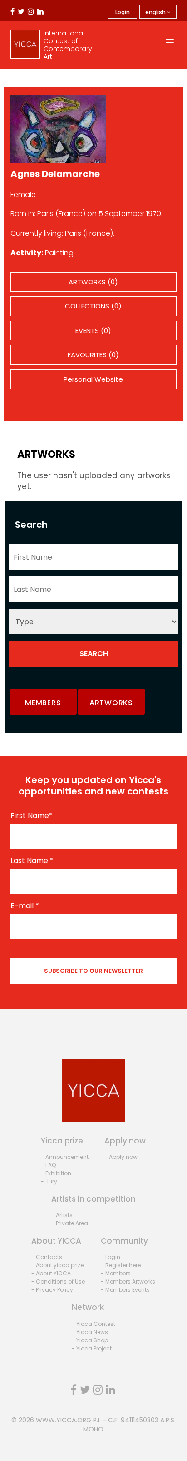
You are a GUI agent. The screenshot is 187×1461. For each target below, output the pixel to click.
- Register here (121, 1265)
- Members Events (125, 1290)
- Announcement (65, 1157)
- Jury (49, 1181)
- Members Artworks (128, 1281)
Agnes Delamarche (55, 173)
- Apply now (121, 1157)
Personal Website (93, 379)
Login (122, 12)
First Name (31, 816)
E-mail (24, 906)
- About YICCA (51, 1273)
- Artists (62, 1215)
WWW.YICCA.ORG (63, 1420)
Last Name (32, 861)
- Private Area (69, 1223)
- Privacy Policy (52, 1290)
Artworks (111, 703)
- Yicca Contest (93, 1324)
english (156, 12)
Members (43, 703)
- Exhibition (56, 1173)
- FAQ (48, 1165)
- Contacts (46, 1257)
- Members (116, 1273)
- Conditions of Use (58, 1281)
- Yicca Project (92, 1348)
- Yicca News (90, 1332)
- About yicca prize (57, 1265)
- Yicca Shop (90, 1340)
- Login (110, 1257)
